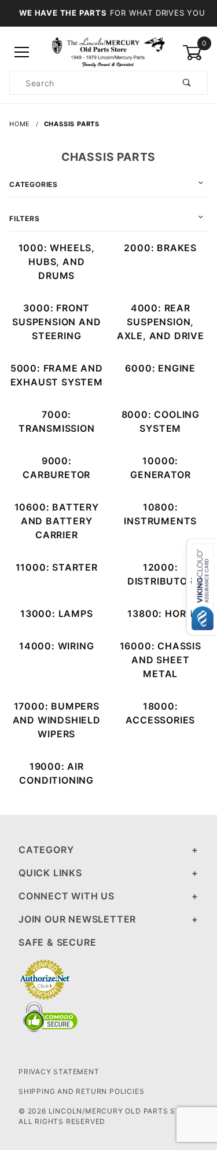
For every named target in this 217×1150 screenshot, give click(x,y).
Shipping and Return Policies (81, 1091)
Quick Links (50, 873)
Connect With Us (67, 896)
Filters (24, 218)
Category (46, 849)
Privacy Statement (59, 1071)
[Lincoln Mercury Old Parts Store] (108, 52)
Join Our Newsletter (77, 919)
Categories (33, 184)
